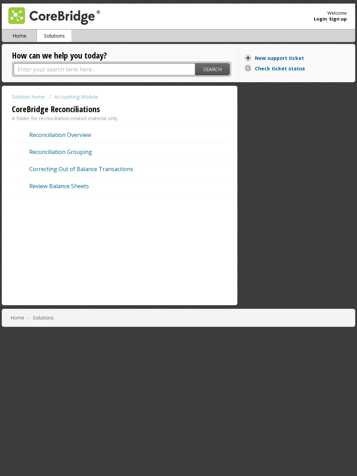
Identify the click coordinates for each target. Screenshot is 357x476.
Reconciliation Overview (60, 135)
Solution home (29, 96)
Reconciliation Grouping (60, 152)
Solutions (54, 35)
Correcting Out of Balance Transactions (81, 169)
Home (19, 35)
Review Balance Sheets (59, 186)
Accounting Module (76, 96)
